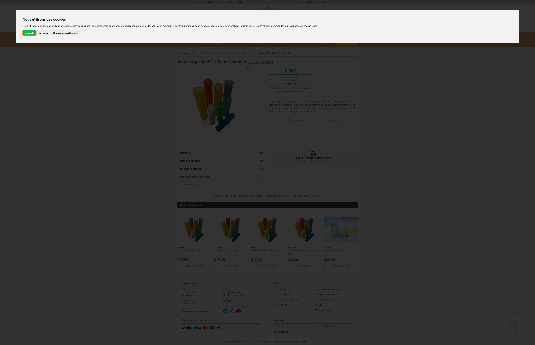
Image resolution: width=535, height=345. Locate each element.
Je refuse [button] (43, 33)
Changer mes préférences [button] (65, 33)
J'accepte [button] (29, 33)
